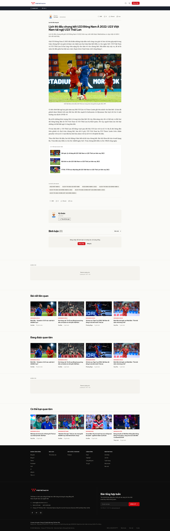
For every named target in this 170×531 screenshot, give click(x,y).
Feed (87, 455)
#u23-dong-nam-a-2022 (89, 186)
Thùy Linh (116, 440)
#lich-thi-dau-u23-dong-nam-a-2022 (61, 190)
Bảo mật (107, 466)
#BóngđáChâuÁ (35, 318)
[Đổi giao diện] (129, 3)
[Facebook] (32, 512)
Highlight (88, 457)
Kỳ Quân (56, 17)
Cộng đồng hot (89, 460)
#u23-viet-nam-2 (55, 186)
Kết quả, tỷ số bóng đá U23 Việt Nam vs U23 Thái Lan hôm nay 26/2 (82, 153)
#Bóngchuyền (118, 431)
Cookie (138, 528)
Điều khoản (107, 463)
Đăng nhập (135, 3)
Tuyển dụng (107, 460)
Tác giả (88, 463)
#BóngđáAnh (90, 431)
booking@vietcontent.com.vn (40, 502)
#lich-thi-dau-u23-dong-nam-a (109, 186)
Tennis (32, 460)
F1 (31, 469)
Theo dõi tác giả (65, 219)
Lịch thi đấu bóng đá (54, 22)
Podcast (70, 455)
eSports (32, 472)
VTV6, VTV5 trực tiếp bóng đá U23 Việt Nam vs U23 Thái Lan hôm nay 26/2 (85, 169)
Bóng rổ (32, 457)
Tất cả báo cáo (52, 455)
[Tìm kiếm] (125, 3)
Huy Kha (116, 325)
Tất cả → (44, 8)
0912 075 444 (36, 505)
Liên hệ (106, 457)
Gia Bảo (32, 325)
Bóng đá (32, 455)
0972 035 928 (46, 505)
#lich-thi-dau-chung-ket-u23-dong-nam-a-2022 (90, 190)
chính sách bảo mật (116, 508)
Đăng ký (89, 243)
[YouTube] (36, 512)
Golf (31, 466)
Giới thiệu (107, 455)
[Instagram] (40, 512)
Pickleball (32, 463)
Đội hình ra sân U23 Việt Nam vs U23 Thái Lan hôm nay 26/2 (80, 161)
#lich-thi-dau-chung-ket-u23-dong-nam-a (63, 193)
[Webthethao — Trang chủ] (38, 3)
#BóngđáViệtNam (63, 431)
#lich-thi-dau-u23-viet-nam (71, 186)
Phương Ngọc (89, 325)
